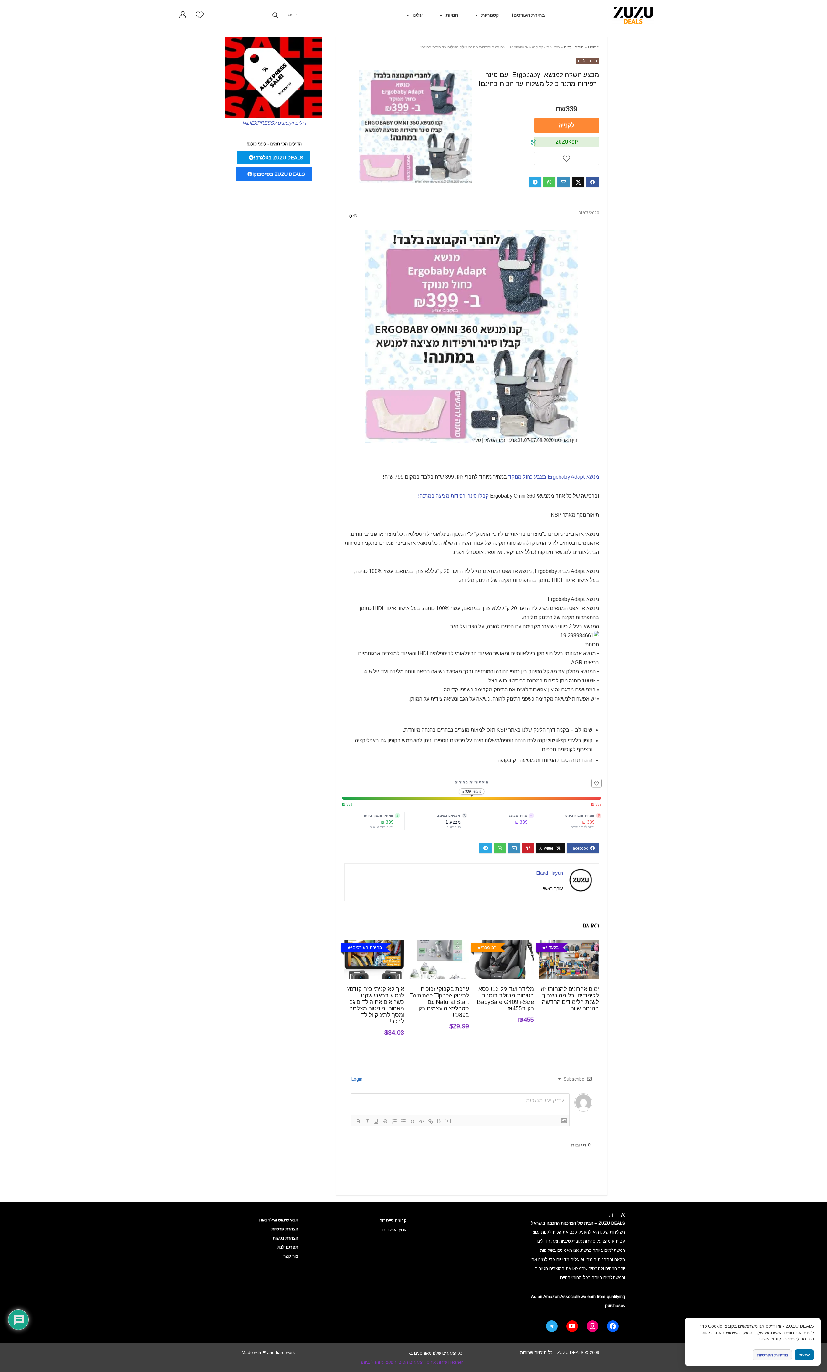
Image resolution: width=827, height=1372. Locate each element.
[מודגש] (358, 1121)
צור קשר (290, 1256)
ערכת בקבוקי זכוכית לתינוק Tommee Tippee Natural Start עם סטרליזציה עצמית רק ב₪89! (439, 1002)
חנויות (452, 15)
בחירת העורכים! (528, 15)
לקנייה (566, 125)
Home (593, 47)
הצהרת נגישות (285, 1238)
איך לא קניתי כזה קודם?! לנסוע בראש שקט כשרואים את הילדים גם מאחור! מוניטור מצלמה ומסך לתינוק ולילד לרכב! (374, 1005)
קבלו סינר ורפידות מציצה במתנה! (454, 496)
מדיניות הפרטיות (772, 1354)
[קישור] (430, 1121)
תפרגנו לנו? (287, 1247)
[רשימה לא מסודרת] (403, 1121)
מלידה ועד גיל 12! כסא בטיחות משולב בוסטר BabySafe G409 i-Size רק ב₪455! (505, 999)
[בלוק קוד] (421, 1121)
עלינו (418, 15)
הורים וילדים (574, 47)
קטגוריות (490, 15)
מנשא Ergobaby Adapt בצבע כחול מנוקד (553, 477)
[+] (448, 1120)
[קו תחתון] (376, 1121)
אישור (804, 1355)
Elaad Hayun (549, 873)
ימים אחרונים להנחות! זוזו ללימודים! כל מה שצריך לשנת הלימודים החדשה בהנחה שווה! (569, 999)
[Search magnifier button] (275, 15)
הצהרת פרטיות (284, 1229)
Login (357, 1079)
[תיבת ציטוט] (412, 1121)
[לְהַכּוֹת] (385, 1121)
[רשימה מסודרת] (394, 1121)
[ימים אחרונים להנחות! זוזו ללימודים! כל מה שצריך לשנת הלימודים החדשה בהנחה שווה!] (569, 944)
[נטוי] (367, 1121)
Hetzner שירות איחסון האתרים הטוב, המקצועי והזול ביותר (411, 1362)
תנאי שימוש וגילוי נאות (278, 1220)
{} (439, 1120)
